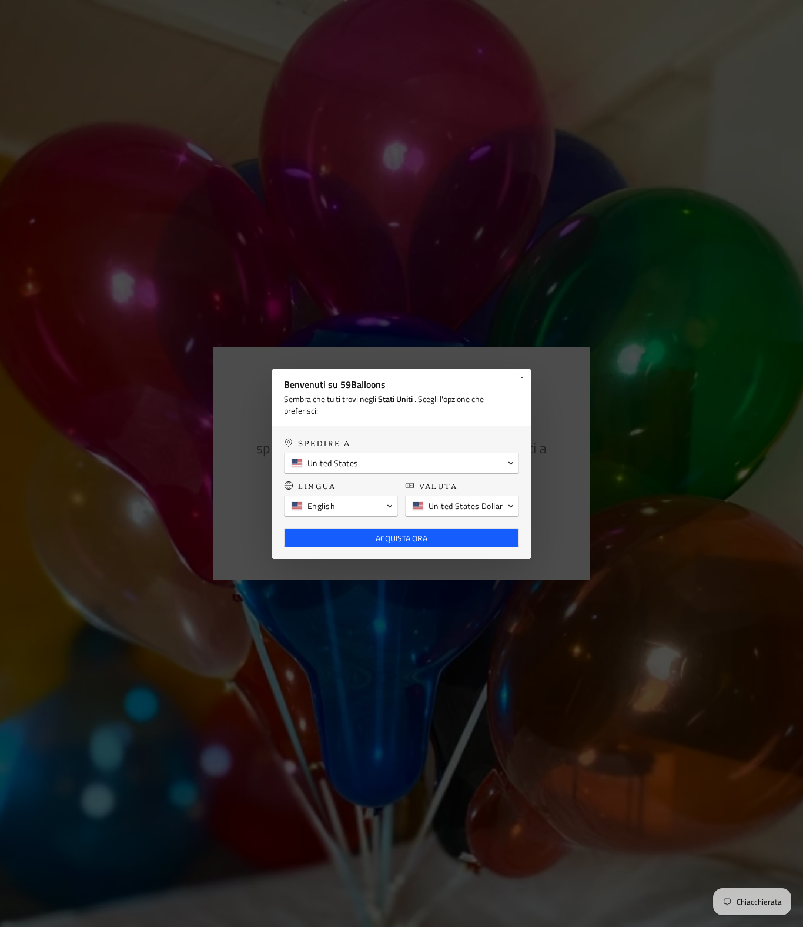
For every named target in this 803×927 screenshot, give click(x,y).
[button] (401, 463)
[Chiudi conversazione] (522, 377)
